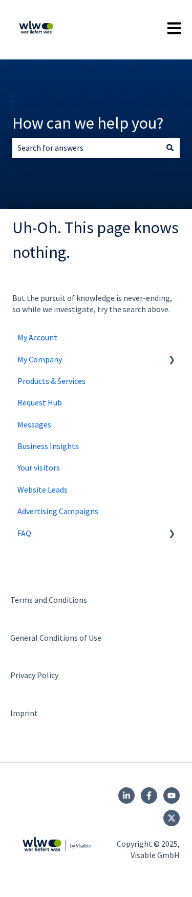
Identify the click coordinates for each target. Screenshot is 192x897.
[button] (171, 360)
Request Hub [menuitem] (39, 402)
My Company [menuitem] (39, 359)
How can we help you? (87, 123)
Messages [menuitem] (34, 424)
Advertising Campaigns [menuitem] (57, 511)
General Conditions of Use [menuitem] (55, 638)
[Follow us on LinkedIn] (126, 795)
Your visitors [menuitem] (38, 467)
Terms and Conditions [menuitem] (48, 600)
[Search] (170, 147)
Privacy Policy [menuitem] (34, 675)
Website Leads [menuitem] (42, 489)
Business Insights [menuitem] (48, 446)
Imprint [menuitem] (24, 713)
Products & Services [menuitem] (51, 381)
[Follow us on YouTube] (171, 795)
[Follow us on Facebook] (149, 795)
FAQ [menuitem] (24, 533)
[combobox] (86, 147)
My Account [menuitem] (37, 337)
